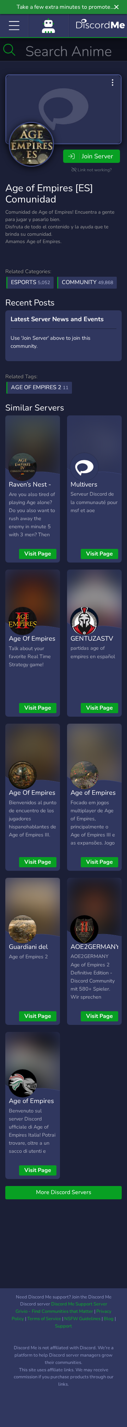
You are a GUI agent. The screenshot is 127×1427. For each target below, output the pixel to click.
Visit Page (37, 554)
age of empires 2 (39, 387)
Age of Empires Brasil (93, 797)
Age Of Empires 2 (32, 643)
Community (87, 282)
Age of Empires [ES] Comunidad (49, 193)
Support (63, 1326)
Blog (109, 1319)
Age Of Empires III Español (32, 797)
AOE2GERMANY (95, 946)
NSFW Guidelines (82, 1319)
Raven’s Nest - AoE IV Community (30, 494)
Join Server (97, 156)
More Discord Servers (63, 1192)
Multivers (84, 484)
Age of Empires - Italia (31, 1105)
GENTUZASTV (92, 638)
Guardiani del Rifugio (28, 951)
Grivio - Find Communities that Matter (54, 1311)
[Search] (9, 49)
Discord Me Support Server (79, 1304)
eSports (30, 282)
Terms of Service (44, 1319)
